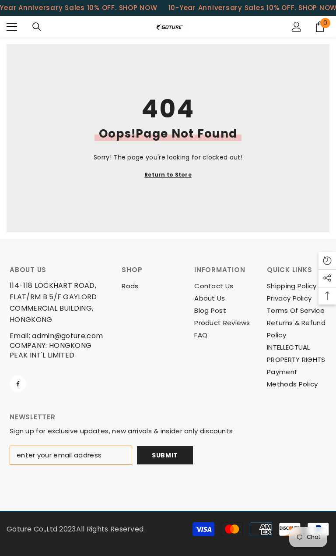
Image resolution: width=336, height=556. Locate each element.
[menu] (12, 26)
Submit (165, 455)
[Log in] (296, 27)
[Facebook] (18, 383)
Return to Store (168, 174)
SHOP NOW (138, 7)
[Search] (37, 26)
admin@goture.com (67, 336)
